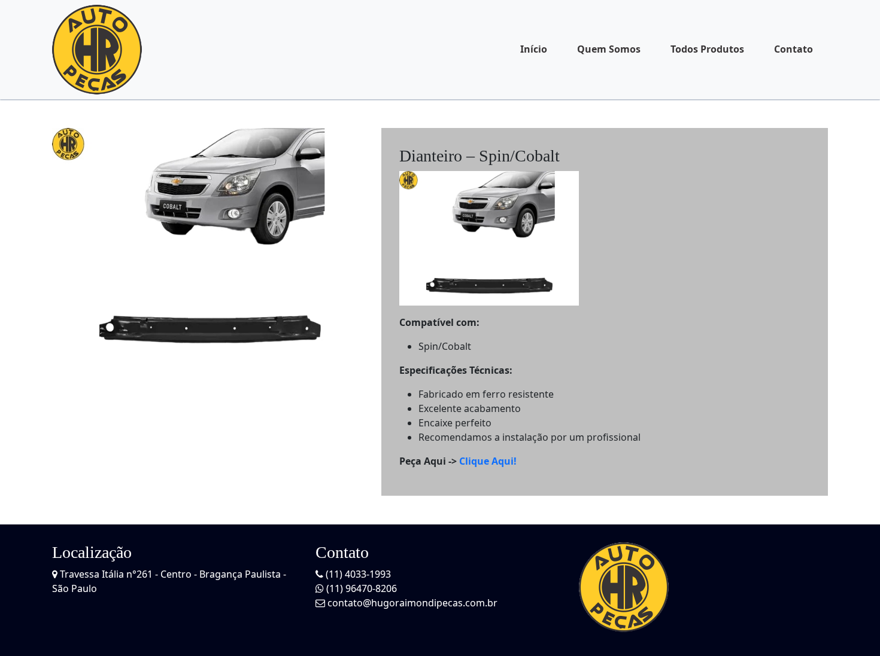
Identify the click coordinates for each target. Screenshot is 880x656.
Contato (793, 49)
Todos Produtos (707, 49)
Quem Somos (609, 49)
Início (533, 49)
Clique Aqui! (488, 461)
